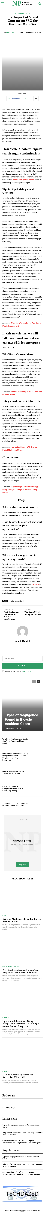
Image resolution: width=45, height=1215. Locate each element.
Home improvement (11, 967)
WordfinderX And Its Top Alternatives (32, 613)
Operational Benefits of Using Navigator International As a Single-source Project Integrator (15, 757)
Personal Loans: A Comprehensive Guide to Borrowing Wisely (12, 788)
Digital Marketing (22, 13)
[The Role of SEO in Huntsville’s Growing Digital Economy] (37, 804)
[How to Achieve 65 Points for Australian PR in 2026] (37, 773)
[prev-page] (34, 681)
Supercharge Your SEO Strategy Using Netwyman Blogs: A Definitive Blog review (20, 490)
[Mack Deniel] (22, 631)
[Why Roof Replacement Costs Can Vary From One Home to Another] (37, 741)
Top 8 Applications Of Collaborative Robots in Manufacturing (11, 615)
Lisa (6, 728)
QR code (35, 584)
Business (6, 1018)
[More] (36, 98)
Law (4, 916)
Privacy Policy (26, 671)
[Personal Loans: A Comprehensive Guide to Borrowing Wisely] (37, 788)
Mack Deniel (11, 32)
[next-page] (38, 681)
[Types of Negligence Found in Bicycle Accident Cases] (22, 704)
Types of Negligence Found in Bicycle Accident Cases (21, 719)
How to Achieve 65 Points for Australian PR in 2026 (14, 773)
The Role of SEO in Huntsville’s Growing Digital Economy (15, 804)
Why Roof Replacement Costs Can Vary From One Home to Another (15, 741)
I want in (21, 666)
